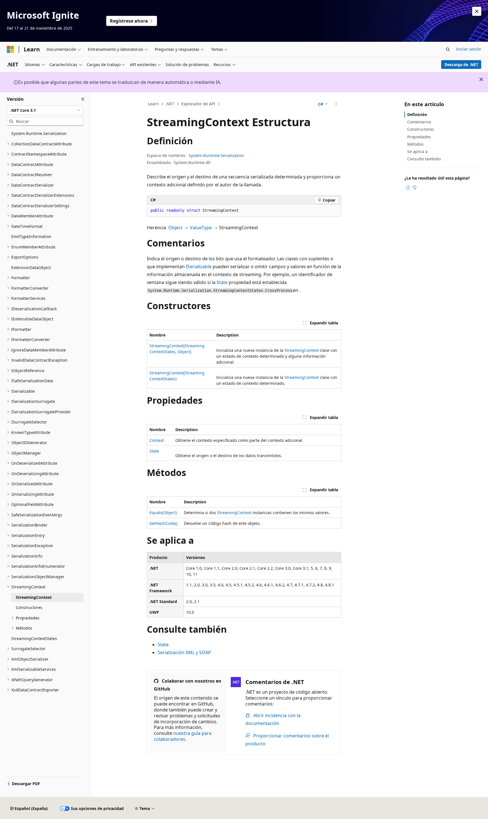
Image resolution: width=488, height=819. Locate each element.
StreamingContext (301, 350)
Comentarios (419, 122)
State (222, 282)
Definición (417, 114)
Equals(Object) (163, 512)
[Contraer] (83, 99)
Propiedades (419, 136)
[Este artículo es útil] (407, 187)
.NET (169, 103)
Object (175, 227)
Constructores (420, 129)
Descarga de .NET (461, 64)
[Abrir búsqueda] (448, 49)
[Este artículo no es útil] (414, 187)
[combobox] (45, 110)
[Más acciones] (336, 104)
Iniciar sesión (468, 49)
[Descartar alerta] (476, 11)
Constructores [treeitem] (29, 607)
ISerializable (199, 266)
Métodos (415, 144)
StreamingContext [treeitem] (34, 597)
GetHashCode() (163, 523)
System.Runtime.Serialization (216, 155)
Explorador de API (198, 103)
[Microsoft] (10, 49)
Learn (153, 103)
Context (156, 440)
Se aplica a (417, 151)
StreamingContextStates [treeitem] (34, 638)
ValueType (201, 227)
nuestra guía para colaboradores (183, 736)
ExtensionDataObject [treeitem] (31, 267)
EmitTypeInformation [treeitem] (31, 236)
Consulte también (424, 158)
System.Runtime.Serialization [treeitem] (39, 133)
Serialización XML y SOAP (184, 652)
